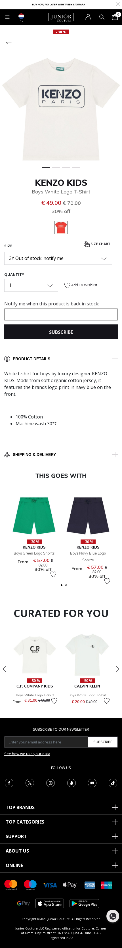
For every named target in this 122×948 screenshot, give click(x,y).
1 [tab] (31, 712)
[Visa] (50, 885)
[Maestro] (30, 884)
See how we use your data (27, 753)
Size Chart (100, 243)
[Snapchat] (71, 782)
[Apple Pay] (70, 884)
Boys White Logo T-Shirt (35, 695)
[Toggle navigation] (7, 17)
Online (14, 865)
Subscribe (102, 741)
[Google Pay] (23, 903)
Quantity (14, 274)
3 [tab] (48, 712)
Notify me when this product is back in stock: (51, 304)
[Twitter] (30, 782)
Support (16, 836)
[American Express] (90, 884)
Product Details (31, 359)
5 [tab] (65, 712)
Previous (4, 669)
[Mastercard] (11, 884)
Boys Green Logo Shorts (34, 553)
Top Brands (20, 807)
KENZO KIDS (61, 182)
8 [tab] (91, 712)
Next (117, 669)
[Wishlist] (53, 574)
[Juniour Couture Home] (61, 17)
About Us (17, 851)
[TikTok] (113, 782)
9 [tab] (99, 712)
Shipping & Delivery (34, 454)
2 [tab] (40, 712)
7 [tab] (82, 712)
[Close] (118, 3)
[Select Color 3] (61, 228)
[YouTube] (92, 782)
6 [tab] (74, 712)
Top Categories (25, 822)
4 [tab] (57, 712)
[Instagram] (50, 782)
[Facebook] (9, 782)
